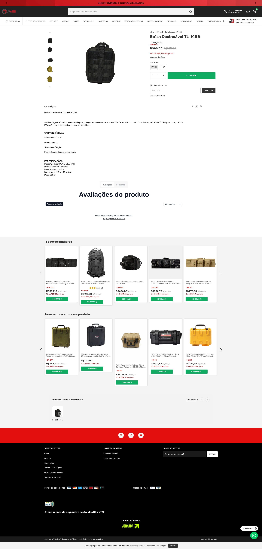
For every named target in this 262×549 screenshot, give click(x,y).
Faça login (237, 11)
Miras (76, 21)
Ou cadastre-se (235, 13)
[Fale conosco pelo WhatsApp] (248, 12)
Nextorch (88, 21)
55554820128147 (110, 453)
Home (46, 453)
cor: (154, 63)
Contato (47, 458)
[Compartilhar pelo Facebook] (192, 106)
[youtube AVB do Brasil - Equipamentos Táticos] (141, 435)
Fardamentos (214, 21)
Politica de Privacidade (53, 473)
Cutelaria (171, 21)
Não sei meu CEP (158, 95)
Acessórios (186, 21)
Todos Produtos (37, 21)
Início (152, 32)
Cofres (199, 21)
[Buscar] (190, 11)
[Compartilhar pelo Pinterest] (201, 106)
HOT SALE (54, 21)
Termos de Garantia (52, 477)
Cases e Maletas (154, 21)
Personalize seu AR (134, 21)
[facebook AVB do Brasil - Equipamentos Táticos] (131, 435)
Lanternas (103, 21)
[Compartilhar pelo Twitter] (197, 106)
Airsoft (65, 21)
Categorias (14, 21)
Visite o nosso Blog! (111, 458)
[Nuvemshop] (209, 539)
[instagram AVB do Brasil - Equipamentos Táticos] (121, 435)
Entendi (173, 545)
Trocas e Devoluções (53, 468)
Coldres (116, 21)
